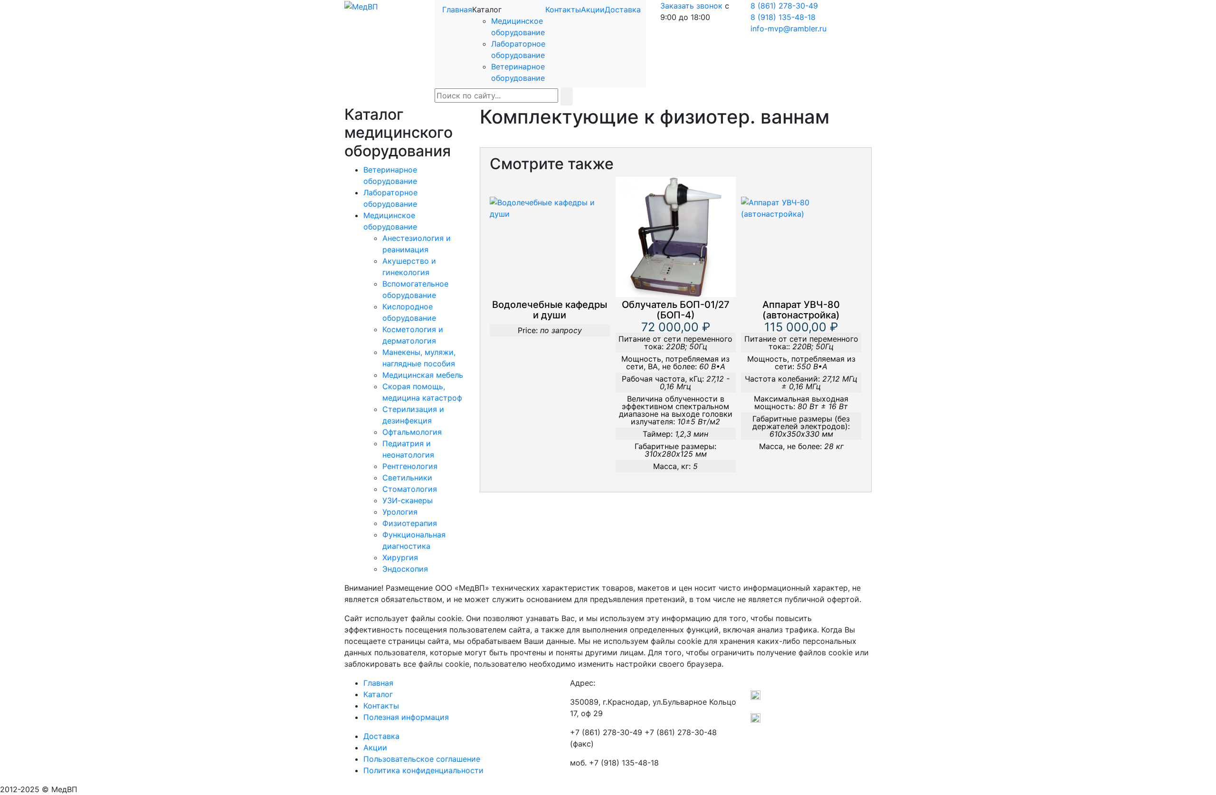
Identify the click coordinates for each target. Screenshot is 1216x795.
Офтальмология (412, 432)
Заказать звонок (691, 5)
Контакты (563, 9)
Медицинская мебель (422, 375)
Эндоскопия (405, 569)
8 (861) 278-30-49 (784, 5)
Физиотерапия (409, 523)
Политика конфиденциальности (423, 770)
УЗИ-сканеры (407, 500)
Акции (593, 9)
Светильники (407, 477)
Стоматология (409, 489)
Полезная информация (406, 717)
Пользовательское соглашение (421, 759)
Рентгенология (409, 466)
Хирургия (400, 557)
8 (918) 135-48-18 (783, 17)
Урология (400, 512)
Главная (457, 9)
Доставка (623, 9)
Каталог (378, 694)
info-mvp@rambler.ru (788, 28)
